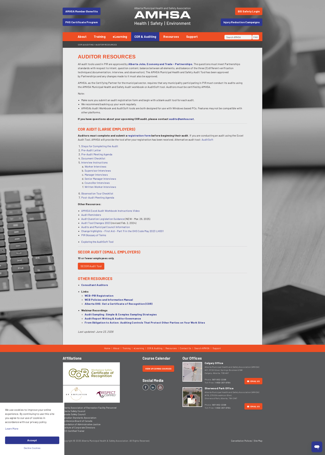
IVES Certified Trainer (74, 431)
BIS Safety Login (249, 11)
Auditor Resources (106, 44)
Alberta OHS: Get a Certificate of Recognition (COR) (118, 303)
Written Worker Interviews (100, 186)
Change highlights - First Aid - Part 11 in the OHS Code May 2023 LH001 (122, 231)
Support (192, 36)
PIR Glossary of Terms (93, 235)
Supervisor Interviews (98, 170)
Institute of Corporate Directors (79, 427)
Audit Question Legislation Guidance (103, 218)
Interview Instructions (94, 162)
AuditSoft (207, 139)
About (82, 36)
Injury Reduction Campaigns (241, 22)
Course (156, 358)
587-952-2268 (219, 379)
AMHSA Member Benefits (81, 11)
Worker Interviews (95, 166)
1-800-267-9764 (222, 382)
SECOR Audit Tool (91, 266)
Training (99, 36)
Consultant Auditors (94, 284)
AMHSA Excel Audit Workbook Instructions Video (110, 210)
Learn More (11, 428)
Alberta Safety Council (74, 411)
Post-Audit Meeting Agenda (97, 197)
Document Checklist (93, 158)
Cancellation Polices (241, 440)
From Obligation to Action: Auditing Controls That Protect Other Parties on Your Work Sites (145, 322)
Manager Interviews (96, 174)
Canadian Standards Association (79, 417)
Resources (171, 36)
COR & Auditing (145, 36)
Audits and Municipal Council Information (105, 227)
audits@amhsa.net (181, 118)
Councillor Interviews (97, 182)
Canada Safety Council (74, 414)
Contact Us (185, 348)
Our (192, 358)
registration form (139, 135)
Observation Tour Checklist (97, 193)
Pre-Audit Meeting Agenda (96, 154)
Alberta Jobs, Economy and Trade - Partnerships (160, 64)
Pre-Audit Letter (91, 150)
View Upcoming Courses (158, 368)
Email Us (255, 381)
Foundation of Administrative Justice (81, 424)
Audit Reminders (91, 214)
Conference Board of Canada (77, 421)
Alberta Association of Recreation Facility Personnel (90, 407)
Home (107, 348)
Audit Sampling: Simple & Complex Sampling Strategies (121, 314)
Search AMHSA (202, 348)
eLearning (120, 36)
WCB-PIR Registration (99, 295)
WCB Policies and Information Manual (109, 299)
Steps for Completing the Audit (99, 146)
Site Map (258, 440)
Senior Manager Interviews (100, 178)
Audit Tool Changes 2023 (96, 222)
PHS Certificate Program (81, 22)
